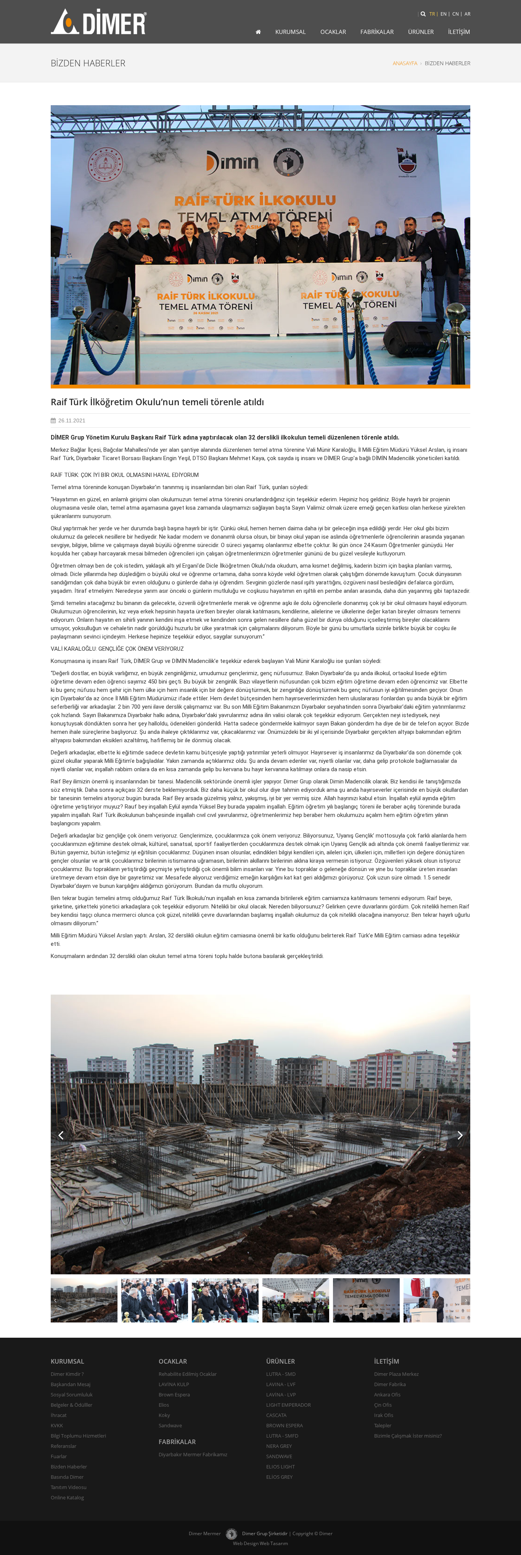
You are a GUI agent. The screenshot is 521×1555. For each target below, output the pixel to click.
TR (432, 14)
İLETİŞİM (459, 31)
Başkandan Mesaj (70, 1384)
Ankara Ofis (387, 1394)
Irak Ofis (383, 1415)
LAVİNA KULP (174, 1384)
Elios (164, 1404)
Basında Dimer (67, 1476)
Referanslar (63, 1446)
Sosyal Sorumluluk (72, 1394)
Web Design (246, 1543)
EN (444, 14)
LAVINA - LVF (281, 1384)
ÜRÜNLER (421, 31)
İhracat (59, 1415)
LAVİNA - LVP (281, 1394)
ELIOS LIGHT (280, 1466)
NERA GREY (279, 1446)
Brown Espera (174, 1394)
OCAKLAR (333, 31)
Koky (164, 1415)
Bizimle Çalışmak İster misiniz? (408, 1435)
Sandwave (170, 1425)
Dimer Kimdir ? (67, 1373)
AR (467, 14)
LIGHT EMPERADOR (288, 1404)
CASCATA (276, 1415)
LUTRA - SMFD (282, 1435)
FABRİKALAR (377, 31)
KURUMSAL (290, 31)
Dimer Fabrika (390, 1384)
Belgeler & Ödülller (71, 1404)
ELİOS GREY (279, 1476)
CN (455, 14)
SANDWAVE (279, 1456)
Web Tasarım (274, 1543)
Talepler (382, 1425)
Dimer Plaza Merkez (396, 1373)
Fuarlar (59, 1456)
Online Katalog (67, 1497)
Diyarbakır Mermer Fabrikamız (193, 1454)
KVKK (57, 1425)
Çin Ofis (383, 1404)
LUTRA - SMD (281, 1373)
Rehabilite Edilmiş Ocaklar (188, 1373)
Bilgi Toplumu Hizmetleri (78, 1435)
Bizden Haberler (69, 1466)
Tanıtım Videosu (69, 1487)
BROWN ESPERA (284, 1425)
